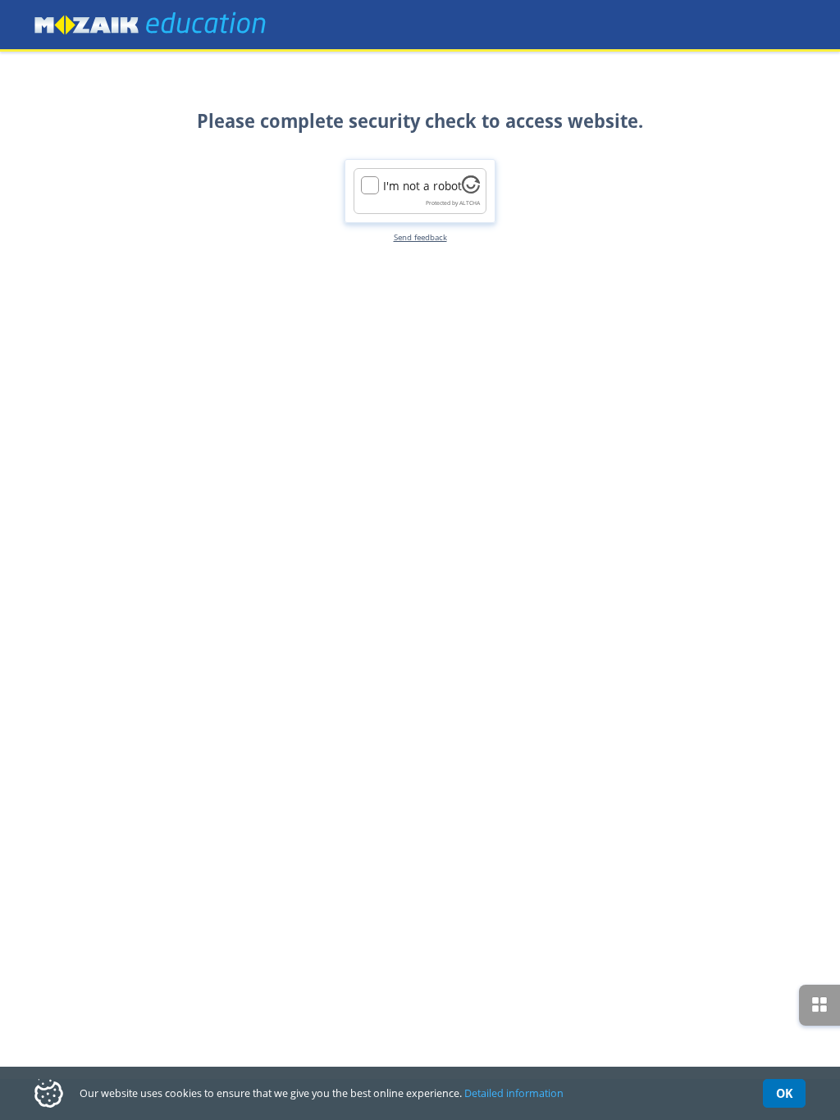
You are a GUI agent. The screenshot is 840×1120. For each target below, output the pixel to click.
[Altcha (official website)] (471, 189)
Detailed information (514, 1093)
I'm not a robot (422, 186)
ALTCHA (469, 203)
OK (784, 1093)
